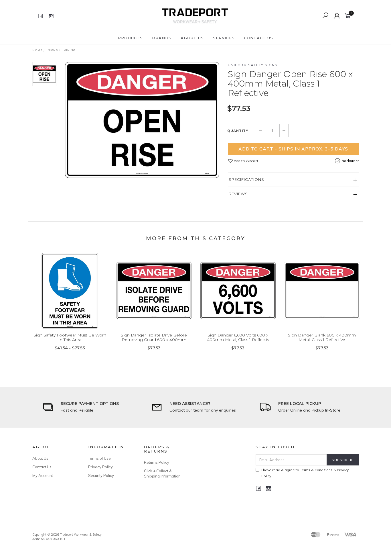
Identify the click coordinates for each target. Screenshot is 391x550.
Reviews (238, 193)
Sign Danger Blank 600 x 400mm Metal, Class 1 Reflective (322, 337)
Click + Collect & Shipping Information (162, 473)
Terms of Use (99, 458)
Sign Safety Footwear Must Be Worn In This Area (69, 337)
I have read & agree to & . (305, 473)
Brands (161, 38)
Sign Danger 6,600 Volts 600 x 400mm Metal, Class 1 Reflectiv (238, 337)
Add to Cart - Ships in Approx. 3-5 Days (293, 149)
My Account (42, 475)
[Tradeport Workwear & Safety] (195, 15)
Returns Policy (156, 462)
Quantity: (238, 130)
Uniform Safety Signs (253, 65)
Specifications (246, 179)
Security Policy (101, 475)
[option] (142, 120)
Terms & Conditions (316, 470)
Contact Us (258, 38)
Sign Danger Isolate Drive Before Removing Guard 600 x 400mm (154, 337)
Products (130, 38)
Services (224, 38)
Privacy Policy (100, 467)
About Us (192, 38)
